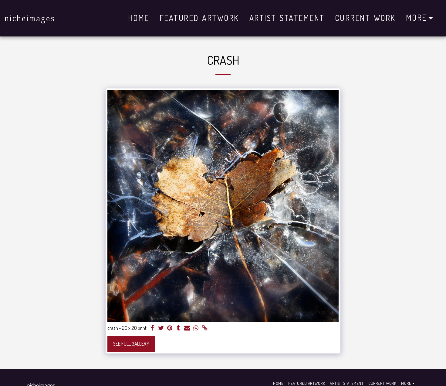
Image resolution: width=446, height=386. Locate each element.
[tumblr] (178, 328)
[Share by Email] (187, 328)
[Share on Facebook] (152, 328)
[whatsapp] (196, 328)
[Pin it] (170, 328)
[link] (205, 328)
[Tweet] (161, 328)
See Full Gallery (131, 343)
